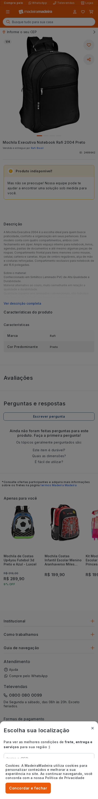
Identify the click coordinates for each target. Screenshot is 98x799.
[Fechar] (92, 728)
